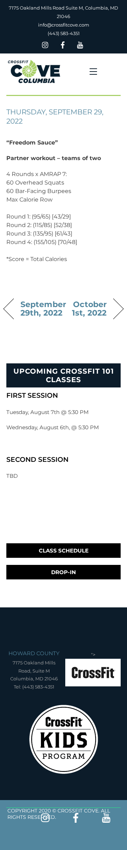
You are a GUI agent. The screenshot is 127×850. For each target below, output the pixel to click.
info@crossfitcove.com (63, 25)
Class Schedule (64, 550)
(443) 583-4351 (64, 33)
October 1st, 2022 (87, 308)
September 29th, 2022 (43, 308)
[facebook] (63, 44)
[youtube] (80, 44)
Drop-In (63, 572)
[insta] (45, 44)
